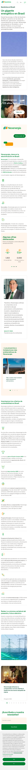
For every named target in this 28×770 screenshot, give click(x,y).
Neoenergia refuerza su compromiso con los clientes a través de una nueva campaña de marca (14, 689)
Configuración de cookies (8, 754)
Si (13, 763)
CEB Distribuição (7, 172)
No (14, 759)
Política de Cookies (18, 752)
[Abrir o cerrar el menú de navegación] (25, 2)
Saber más (19, 112)
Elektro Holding (18, 163)
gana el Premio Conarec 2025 (15, 456)
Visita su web (18, 136)
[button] (11, 266)
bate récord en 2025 (13, 471)
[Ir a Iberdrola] (6, 2)
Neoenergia (5, 159)
